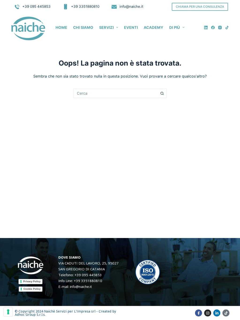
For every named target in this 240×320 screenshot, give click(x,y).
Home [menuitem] (61, 27)
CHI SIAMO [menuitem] (83, 27)
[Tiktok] (225, 312)
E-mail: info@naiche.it (75, 286)
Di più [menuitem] (174, 27)
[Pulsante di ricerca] (162, 93)
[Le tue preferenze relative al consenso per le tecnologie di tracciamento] (8, 311)
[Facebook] (213, 27)
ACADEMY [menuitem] (153, 27)
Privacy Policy (32, 281)
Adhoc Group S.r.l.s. (30, 314)
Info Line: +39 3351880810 (80, 280)
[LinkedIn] (206, 27)
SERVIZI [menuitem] (106, 27)
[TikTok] (227, 27)
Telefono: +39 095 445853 (80, 274)
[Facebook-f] (198, 312)
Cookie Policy (32, 288)
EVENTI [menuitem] (131, 27)
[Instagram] (220, 27)
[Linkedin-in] (216, 312)
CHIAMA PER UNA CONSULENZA (200, 6)
